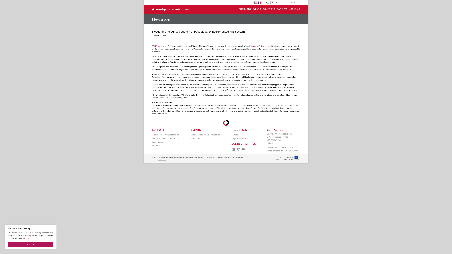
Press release (282, 2)
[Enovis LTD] (171, 9)
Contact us (275, 129)
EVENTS (257, 9)
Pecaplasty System (258, 46)
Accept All (30, 244)
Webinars (195, 138)
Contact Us (294, 2)
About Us (294, 9)
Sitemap (156, 145)
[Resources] (266, 2)
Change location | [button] (287, 157)
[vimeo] (238, 150)
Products (245, 9)
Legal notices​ (158, 142)
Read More (27, 238)
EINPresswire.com (160, 46)
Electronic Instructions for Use (166, 138)
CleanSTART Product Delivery (166, 134)
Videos (235, 134)
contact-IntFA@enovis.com (285, 150)
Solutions (269, 9)
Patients (282, 9)
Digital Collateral (239, 138)
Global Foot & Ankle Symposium (206, 134)
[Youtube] (243, 150)
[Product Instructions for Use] (271, 2)
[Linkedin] (233, 150)
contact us (162, 160)
